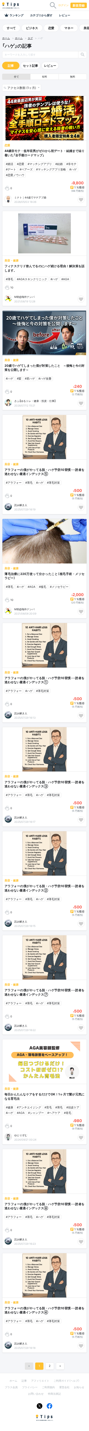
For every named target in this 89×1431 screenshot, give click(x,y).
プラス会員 (11, 1387)
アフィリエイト (40, 1380)
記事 (11, 65)
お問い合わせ (36, 1393)
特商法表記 (54, 1393)
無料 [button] (72, 76)
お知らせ (79, 1387)
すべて (11, 28)
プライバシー (30, 1387)
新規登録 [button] (79, 5)
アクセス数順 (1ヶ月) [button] (22, 88)
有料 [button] (44, 76)
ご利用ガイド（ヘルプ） (66, 1380)
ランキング (17, 15)
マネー (68, 28)
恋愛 (51, 28)
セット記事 (30, 65)
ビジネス (32, 28)
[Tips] (10, 5)
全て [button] (16, 76)
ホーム (6, 38)
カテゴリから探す (41, 15)
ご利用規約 (48, 1387)
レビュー (64, 15)
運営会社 (64, 1387)
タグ (30, 38)
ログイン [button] (63, 5)
